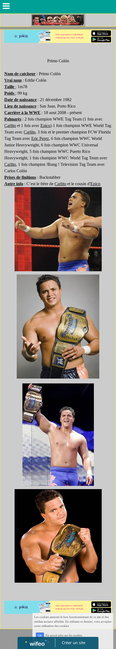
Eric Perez (40, 138)
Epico (45, 125)
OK (40, 635)
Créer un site (73, 642)
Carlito (10, 125)
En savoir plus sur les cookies (64, 635)
